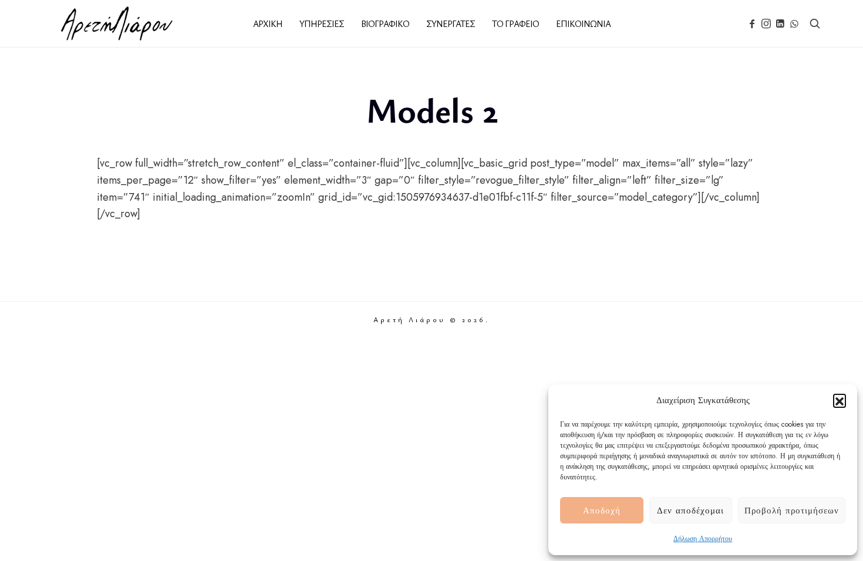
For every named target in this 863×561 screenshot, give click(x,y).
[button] (839, 400)
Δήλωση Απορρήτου (702, 538)
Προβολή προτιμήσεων (791, 510)
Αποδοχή (602, 510)
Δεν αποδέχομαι (690, 510)
